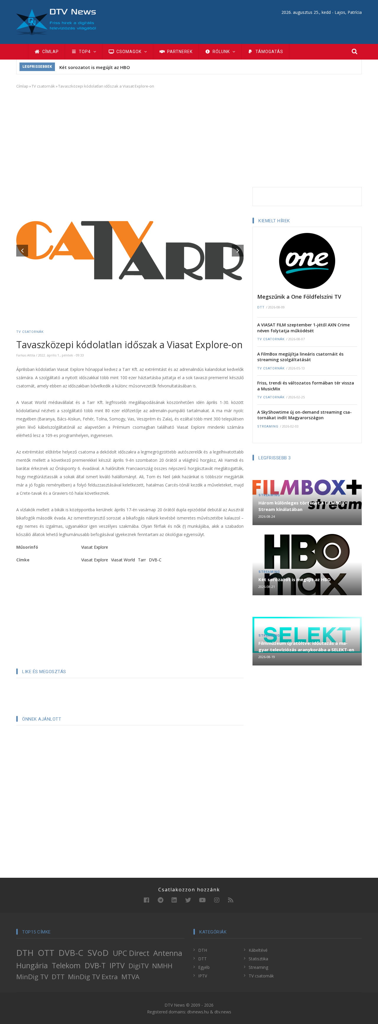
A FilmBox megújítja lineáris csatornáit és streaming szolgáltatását (300, 357)
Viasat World (123, 560)
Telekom (66, 965)
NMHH (162, 965)
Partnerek (179, 51)
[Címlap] (56, 21)
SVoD (98, 952)
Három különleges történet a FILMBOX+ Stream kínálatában (302, 506)
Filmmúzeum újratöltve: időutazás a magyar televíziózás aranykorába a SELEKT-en (306, 646)
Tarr (142, 560)
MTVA (130, 976)
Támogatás (268, 51)
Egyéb (204, 967)
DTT (261, 307)
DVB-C (155, 560)
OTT (46, 952)
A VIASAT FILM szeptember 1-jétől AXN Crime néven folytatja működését (303, 327)
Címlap (50, 51)
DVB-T (95, 965)
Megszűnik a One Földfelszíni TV (299, 296)
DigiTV (138, 965)
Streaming (267, 426)
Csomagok (129, 51)
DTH (25, 952)
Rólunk (221, 51)
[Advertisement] (189, 137)
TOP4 (85, 51)
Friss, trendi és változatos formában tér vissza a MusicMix (305, 386)
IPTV (117, 965)
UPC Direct (131, 953)
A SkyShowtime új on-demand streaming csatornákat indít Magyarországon (304, 415)
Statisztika (258, 958)
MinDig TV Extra (93, 976)
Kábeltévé (258, 950)
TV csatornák (43, 86)
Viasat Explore (94, 547)
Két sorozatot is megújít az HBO (94, 67)
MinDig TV (32, 976)
